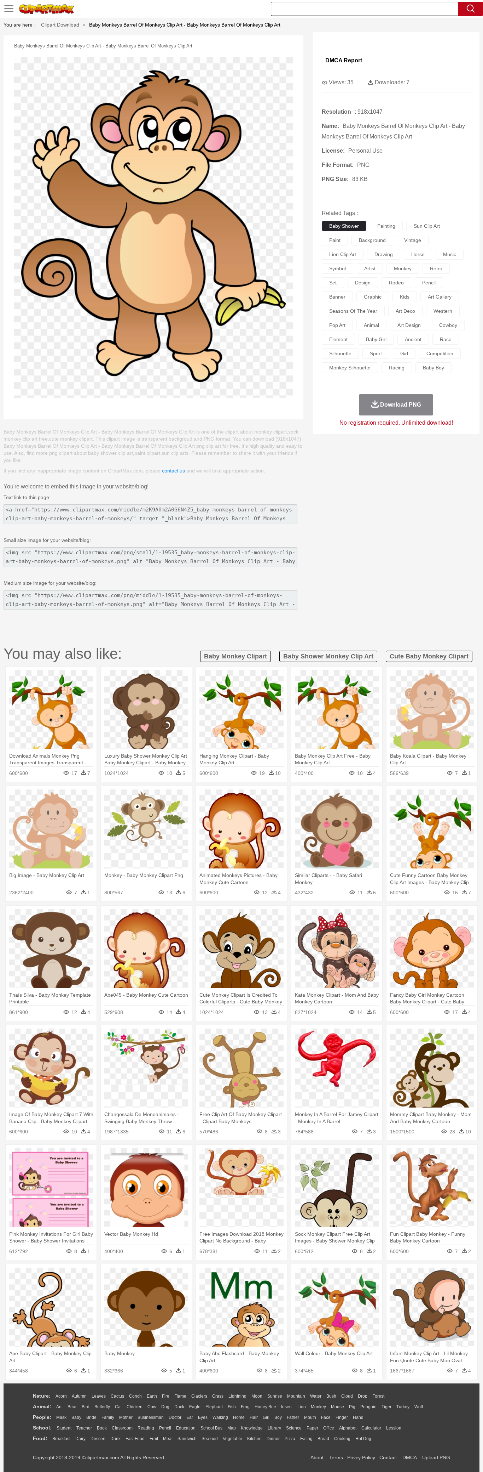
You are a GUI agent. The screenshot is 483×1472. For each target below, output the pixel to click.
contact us (173, 471)
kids (404, 297)
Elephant (214, 1406)
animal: (42, 1406)
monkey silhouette (350, 367)
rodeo (396, 282)
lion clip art (342, 254)
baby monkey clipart (235, 656)
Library (274, 1428)
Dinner (273, 1438)
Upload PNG (436, 1457)
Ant (59, 1406)
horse (418, 254)
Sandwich (187, 1438)
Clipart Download (60, 25)
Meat (168, 1438)
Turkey (402, 1406)
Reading (146, 1428)
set (333, 282)
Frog (245, 1406)
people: (42, 1417)
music (449, 254)
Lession (393, 1428)
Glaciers (199, 1396)
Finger (342, 1417)
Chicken (134, 1406)
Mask (61, 1417)
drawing (383, 254)
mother (126, 1417)
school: (42, 1428)
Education (186, 1428)
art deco (405, 311)
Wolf (418, 1406)
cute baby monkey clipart (429, 656)
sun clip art (427, 226)
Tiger (386, 1406)
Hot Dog (363, 1438)
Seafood (210, 1438)
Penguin (368, 1406)
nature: (42, 1396)
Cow (151, 1406)
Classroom (122, 1428)
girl (404, 353)
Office (328, 1428)
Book (102, 1428)
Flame (180, 1396)
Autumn (79, 1396)
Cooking (342, 1438)
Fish (232, 1406)
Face (326, 1417)
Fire (165, 1396)
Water (315, 1396)
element (338, 339)
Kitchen (254, 1438)
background (372, 240)
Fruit (154, 1438)
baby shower (344, 226)
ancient (413, 339)
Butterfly (102, 1406)
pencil (429, 282)
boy (278, 1417)
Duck (179, 1406)
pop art (337, 325)
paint (335, 240)
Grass (217, 1396)
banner (337, 297)
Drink (115, 1438)
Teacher (84, 1428)
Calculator (371, 1428)
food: (40, 1438)
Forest (378, 1396)
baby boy (433, 367)
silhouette (340, 353)
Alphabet (347, 1428)
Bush (331, 1396)
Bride (91, 1417)
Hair (254, 1417)
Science (294, 1428)
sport (376, 353)
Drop (362, 1396)
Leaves (99, 1396)
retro (436, 268)
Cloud (347, 1396)
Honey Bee (265, 1406)
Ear (189, 1417)
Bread (323, 1438)
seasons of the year (353, 311)
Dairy (80, 1438)
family (107, 1417)
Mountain (296, 1396)
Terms (336, 1457)
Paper (312, 1428)
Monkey (318, 1406)
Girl (266, 1417)
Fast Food (135, 1438)
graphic (373, 297)
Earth (152, 1396)
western (442, 311)
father (293, 1417)
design (363, 282)
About (317, 1457)
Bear (72, 1406)
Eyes (203, 1417)
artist (370, 268)
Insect (286, 1406)
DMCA (409, 1457)
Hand (358, 1417)
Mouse (337, 1406)
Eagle (194, 1406)
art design (409, 325)
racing (397, 367)
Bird (85, 1406)
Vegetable (232, 1438)
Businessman (151, 1417)
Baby (76, 1417)
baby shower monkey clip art (328, 656)
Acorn (61, 1396)
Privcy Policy (361, 1457)
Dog (165, 1406)
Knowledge (252, 1428)
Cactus (117, 1396)
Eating (306, 1438)
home (239, 1417)
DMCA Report (343, 60)
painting (386, 226)
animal (371, 325)
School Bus (211, 1428)
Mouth (310, 1417)
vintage (412, 240)
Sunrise (274, 1396)
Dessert (98, 1438)
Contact (388, 1457)
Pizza (290, 1438)
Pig (352, 1406)
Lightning (237, 1396)
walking (220, 1417)
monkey (403, 268)
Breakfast (61, 1438)
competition (439, 353)
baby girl (376, 339)
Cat (118, 1406)
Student (64, 1428)
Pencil (165, 1428)
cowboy (448, 325)
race (446, 339)
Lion (301, 1406)
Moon (256, 1396)
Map (231, 1428)
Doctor (175, 1417)
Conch (135, 1396)
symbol (337, 268)
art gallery (440, 297)
